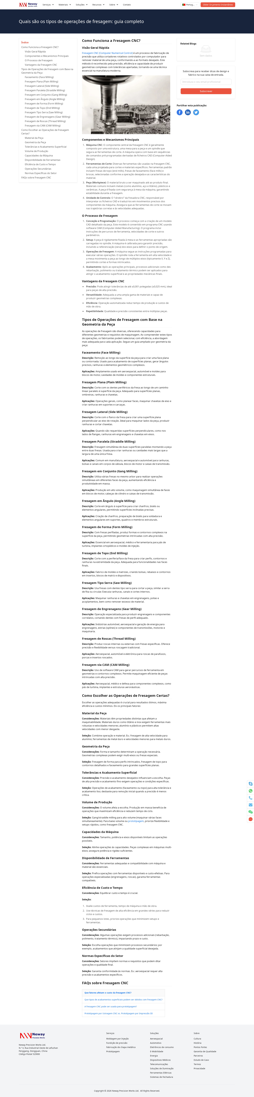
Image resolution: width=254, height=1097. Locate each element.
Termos (197, 1064)
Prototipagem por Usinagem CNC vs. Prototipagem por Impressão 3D (119, 1013)
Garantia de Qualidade (205, 1051)
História (197, 1042)
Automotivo (155, 1042)
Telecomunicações (159, 1064)
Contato (127, 4)
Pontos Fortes (200, 1047)
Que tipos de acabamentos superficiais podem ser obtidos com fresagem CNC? (123, 999)
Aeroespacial (156, 1038)
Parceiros (198, 1055)
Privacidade (199, 1068)
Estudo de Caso (201, 1060)
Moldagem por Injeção (117, 1038)
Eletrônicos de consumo (162, 1047)
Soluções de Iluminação (161, 1068)
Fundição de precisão (116, 1042)
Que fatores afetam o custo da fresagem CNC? (108, 992)
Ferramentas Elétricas (161, 1072)
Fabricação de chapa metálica (121, 1047)
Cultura (197, 1038)
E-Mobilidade (156, 1051)
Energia (154, 1055)
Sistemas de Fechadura (161, 1077)
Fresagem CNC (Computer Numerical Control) (107, 53)
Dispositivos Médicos (160, 1060)
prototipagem (136, 821)
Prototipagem (113, 1051)
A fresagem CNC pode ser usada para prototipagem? (111, 1006)
